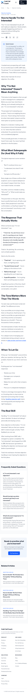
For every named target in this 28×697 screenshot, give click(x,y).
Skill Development (19, 645)
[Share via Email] (13, 37)
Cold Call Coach (7, 2)
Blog (8, 8)
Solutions (3, 640)
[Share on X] (10, 37)
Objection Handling (16, 8)
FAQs (16, 660)
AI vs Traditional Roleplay (21, 663)
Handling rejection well (13, 399)
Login (2, 678)
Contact (17, 666)
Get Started (22, 2)
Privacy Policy (4, 683)
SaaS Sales (3, 658)
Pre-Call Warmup (19, 643)
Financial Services (5, 668)
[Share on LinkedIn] (6, 37)
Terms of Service (5, 681)
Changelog (3, 645)
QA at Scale (18, 651)
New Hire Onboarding (20, 640)
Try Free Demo (14, 553)
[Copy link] (17, 37)
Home (2, 8)
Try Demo (3, 648)
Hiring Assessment (19, 648)
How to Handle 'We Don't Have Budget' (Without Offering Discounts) (12, 595)
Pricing (2, 643)
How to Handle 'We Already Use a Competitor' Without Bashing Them (13, 577)
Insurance (3, 660)
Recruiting (3, 663)
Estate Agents (4, 666)
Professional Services (6, 671)
